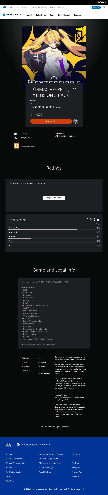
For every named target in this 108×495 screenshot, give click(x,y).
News (51, 7)
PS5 (16, 7)
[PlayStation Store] (13, 14)
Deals (52, 15)
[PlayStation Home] (4, 7)
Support (59, 7)
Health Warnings (61, 395)
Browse (77, 15)
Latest (29, 15)
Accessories (42, 7)
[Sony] (102, 4)
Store (10, 7)
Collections (41, 15)
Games (23, 7)
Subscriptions (64, 15)
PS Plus (32, 7)
